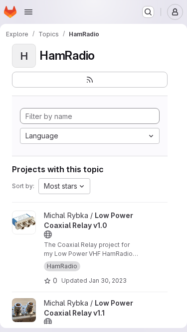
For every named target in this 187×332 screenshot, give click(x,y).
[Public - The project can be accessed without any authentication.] (48, 234)
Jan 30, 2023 (108, 280)
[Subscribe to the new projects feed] (90, 80)
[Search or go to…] (148, 12)
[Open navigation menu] (28, 12)
